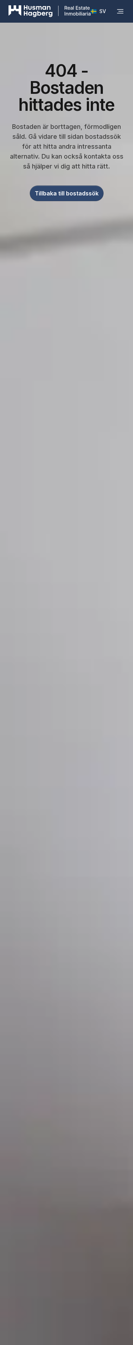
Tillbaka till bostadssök (67, 193)
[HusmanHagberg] (50, 11)
